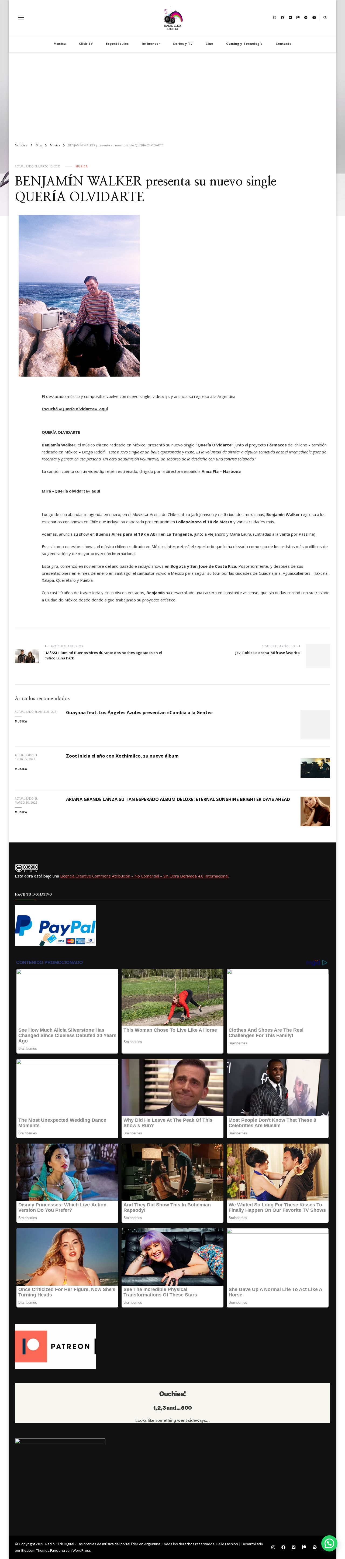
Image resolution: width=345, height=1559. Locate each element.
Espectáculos (117, 44)
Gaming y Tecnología (244, 44)
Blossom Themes (35, 1550)
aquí (103, 408)
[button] (329, 1543)
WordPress (82, 1550)
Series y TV (183, 44)
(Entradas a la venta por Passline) (284, 534)
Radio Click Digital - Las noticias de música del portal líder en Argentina (102, 1543)
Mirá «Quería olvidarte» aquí (71, 491)
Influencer (151, 44)
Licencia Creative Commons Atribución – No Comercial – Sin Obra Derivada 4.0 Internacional (144, 876)
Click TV (86, 44)
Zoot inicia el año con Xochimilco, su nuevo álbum (122, 756)
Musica (60, 44)
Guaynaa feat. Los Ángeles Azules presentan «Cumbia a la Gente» (139, 712)
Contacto (284, 44)
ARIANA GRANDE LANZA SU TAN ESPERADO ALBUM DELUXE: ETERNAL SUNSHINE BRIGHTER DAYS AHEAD (178, 799)
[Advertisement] (172, 95)
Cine (209, 44)
